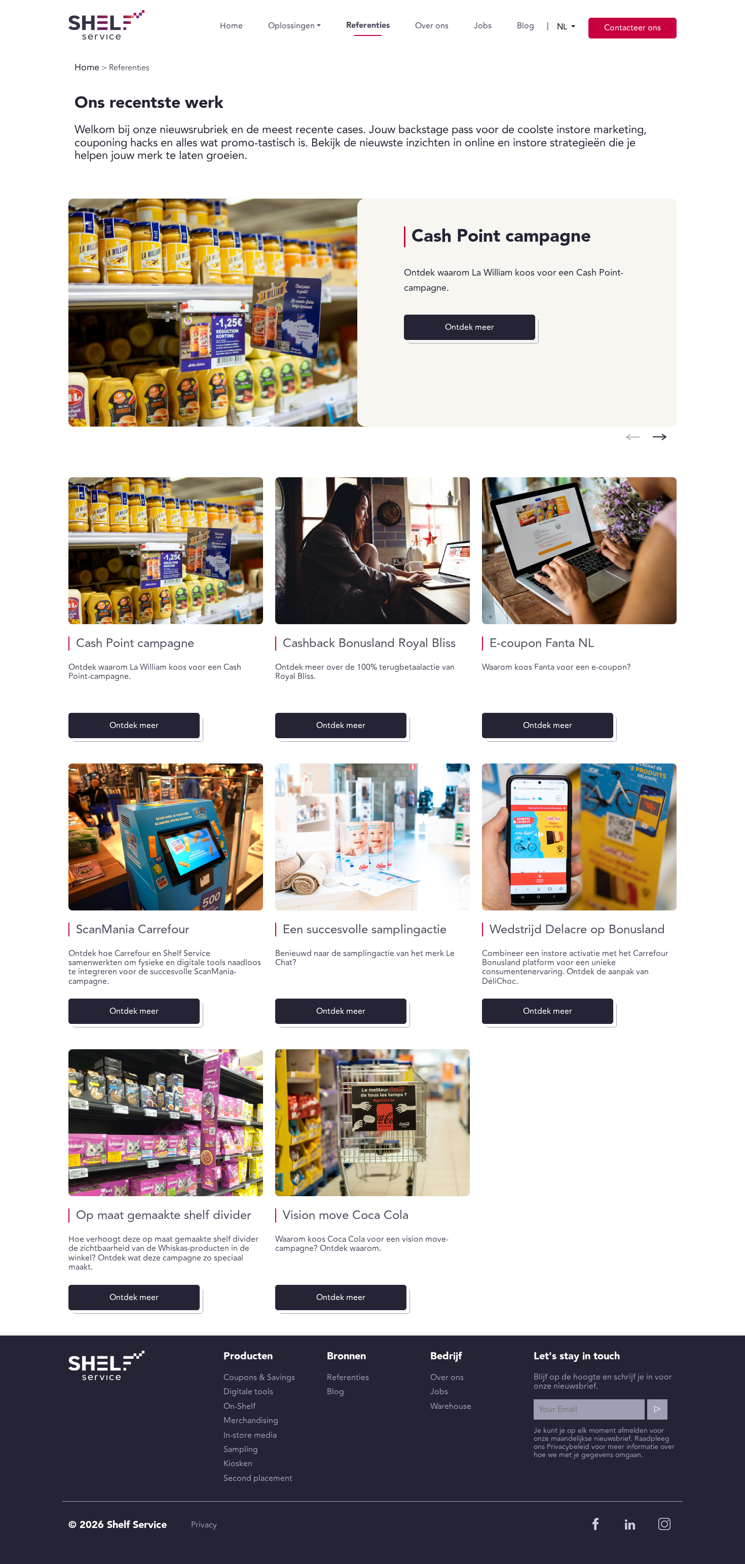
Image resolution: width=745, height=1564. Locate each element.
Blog (525, 26)
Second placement (258, 1478)
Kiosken (238, 1464)
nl (563, 27)
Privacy (204, 1525)
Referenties (368, 25)
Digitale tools (248, 1392)
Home (231, 26)
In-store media (250, 1435)
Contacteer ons (632, 28)
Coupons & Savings (259, 1377)
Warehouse (450, 1406)
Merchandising (251, 1421)
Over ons (432, 26)
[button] (659, 437)
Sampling (241, 1449)
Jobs (483, 26)
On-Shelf (239, 1406)
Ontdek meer (469, 327)
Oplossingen (291, 26)
